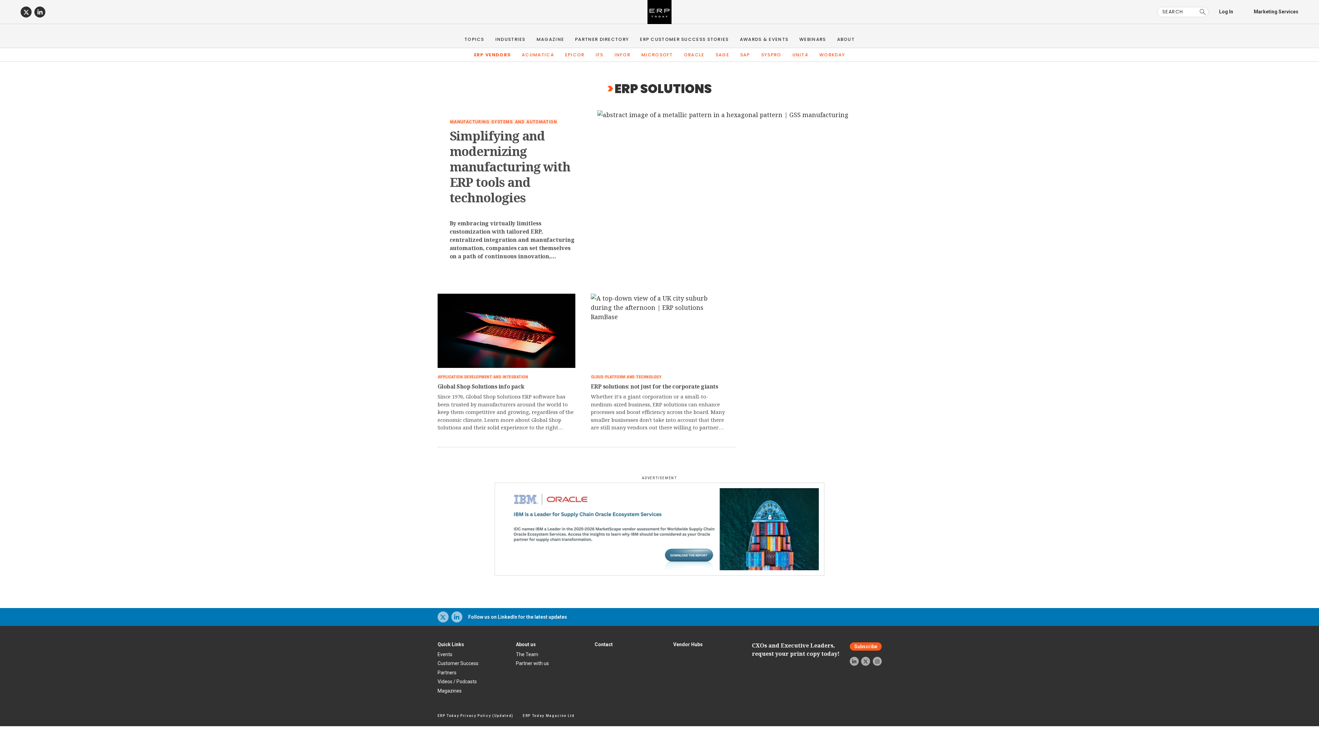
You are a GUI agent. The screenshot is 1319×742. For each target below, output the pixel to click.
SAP (745, 55)
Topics (474, 39)
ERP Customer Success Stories (684, 39)
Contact (604, 644)
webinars (812, 39)
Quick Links (451, 644)
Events (445, 654)
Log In (1226, 11)
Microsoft (657, 55)
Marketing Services (1276, 11)
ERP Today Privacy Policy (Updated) (476, 716)
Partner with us (532, 663)
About (846, 39)
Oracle (694, 55)
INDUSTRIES (510, 39)
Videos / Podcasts (457, 681)
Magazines (450, 691)
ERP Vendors (492, 55)
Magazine (550, 39)
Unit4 (800, 55)
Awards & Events (764, 39)
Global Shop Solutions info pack (481, 386)
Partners (447, 672)
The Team (527, 654)
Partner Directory (602, 39)
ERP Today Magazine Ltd (549, 716)
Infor (623, 55)
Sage (722, 55)
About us (526, 644)
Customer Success (458, 663)
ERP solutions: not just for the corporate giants (654, 386)
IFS (600, 55)
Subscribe (865, 646)
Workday (832, 55)
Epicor (575, 55)
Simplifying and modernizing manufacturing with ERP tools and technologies (510, 166)
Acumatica (538, 55)
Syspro (771, 55)
